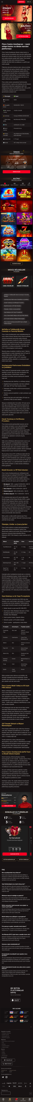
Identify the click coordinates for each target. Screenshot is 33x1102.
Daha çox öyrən (9, 805)
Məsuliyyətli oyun (5, 1036)
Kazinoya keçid (16, 263)
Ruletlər (3, 1053)
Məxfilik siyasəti (5, 1034)
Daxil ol (29, 1)
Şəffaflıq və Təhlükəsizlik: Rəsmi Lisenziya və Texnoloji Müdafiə (16, 295)
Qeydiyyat (21, 1)
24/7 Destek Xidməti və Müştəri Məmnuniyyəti (14, 318)
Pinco (3, 1050)
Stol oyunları (4, 1055)
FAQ (3, 1042)
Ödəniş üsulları (5, 1047)
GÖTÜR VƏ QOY (9, 18)
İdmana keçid (16, 171)
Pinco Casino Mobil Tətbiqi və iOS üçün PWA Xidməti (16, 315)
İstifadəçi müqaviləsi (6, 1033)
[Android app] (5, 1093)
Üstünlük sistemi (5, 1045)
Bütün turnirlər (24, 859)
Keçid (2, 1071)
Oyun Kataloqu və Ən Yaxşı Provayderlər (13, 312)
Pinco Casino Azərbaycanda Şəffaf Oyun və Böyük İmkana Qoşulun (15, 322)
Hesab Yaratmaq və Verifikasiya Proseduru (14, 302)
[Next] (31, 840)
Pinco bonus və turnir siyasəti (8, 1041)
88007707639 (8, 1063)
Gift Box (3, 1044)
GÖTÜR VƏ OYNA (23, 36)
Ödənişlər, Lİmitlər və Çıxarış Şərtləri (12, 309)
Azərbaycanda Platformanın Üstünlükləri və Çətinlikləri (16, 299)
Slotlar (3, 1052)
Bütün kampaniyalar (9, 859)
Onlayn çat (9, 1060)
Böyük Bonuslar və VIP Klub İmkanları (12, 305)
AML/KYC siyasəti (6, 1037)
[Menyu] (2, 1)
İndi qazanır (16, 1008)
